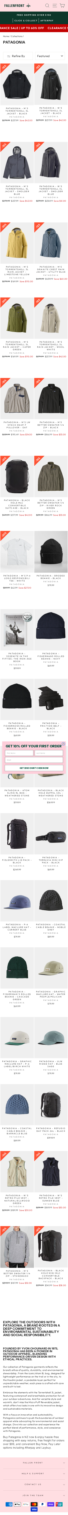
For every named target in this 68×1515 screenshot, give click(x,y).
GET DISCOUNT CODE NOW (34, 768)
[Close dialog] (63, 743)
